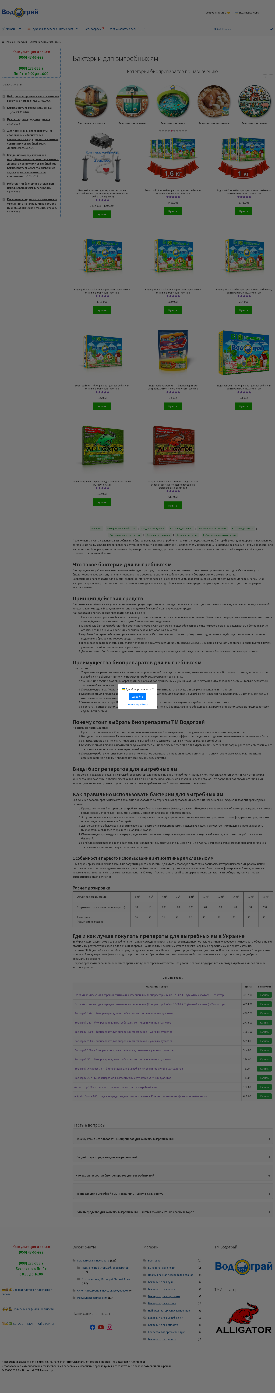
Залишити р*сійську (137, 704)
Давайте (137, 696)
